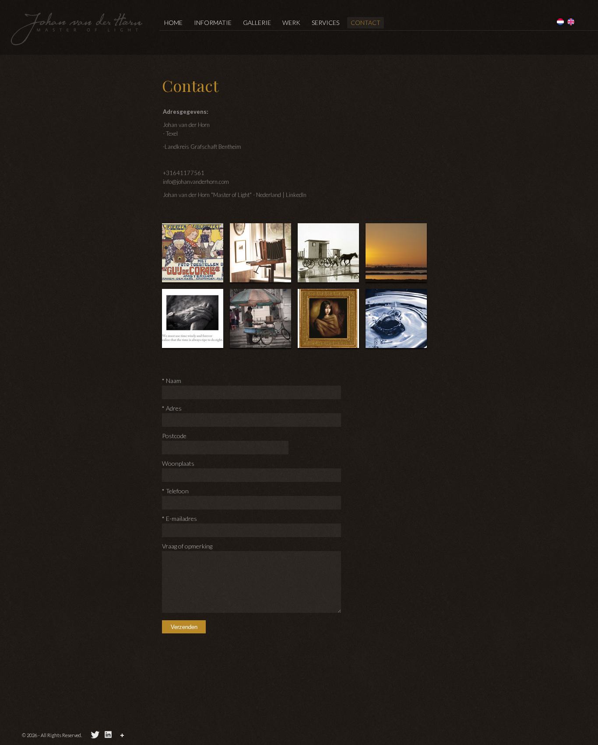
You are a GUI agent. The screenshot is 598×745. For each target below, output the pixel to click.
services (325, 22)
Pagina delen (123, 736)
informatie (213, 22)
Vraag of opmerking (187, 546)
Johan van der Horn (76, 28)
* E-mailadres (179, 518)
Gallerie (257, 22)
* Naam (171, 380)
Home (173, 22)
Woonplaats (178, 463)
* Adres (172, 408)
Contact (365, 22)
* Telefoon (175, 491)
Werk (291, 22)
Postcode (174, 435)
